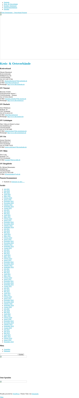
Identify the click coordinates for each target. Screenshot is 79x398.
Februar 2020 (8, 317)
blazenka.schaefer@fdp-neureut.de (15, 99)
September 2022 (9, 267)
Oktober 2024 (8, 225)
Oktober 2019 (8, 324)
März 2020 (7, 316)
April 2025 (7, 215)
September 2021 (9, 284)
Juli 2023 (6, 250)
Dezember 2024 (9, 222)
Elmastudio (35, 394)
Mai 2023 (7, 253)
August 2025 (8, 208)
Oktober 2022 (8, 265)
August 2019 (8, 328)
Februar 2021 (8, 297)
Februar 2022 (8, 277)
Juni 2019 (7, 331)
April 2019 (7, 335)
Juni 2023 (7, 251)
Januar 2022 (7, 279)
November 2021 (9, 283)
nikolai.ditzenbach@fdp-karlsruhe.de (16, 81)
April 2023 (7, 255)
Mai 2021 (7, 291)
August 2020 (8, 307)
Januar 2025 (7, 220)
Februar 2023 (8, 258)
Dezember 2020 (9, 300)
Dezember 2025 (9, 201)
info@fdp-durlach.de (11, 115)
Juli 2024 (6, 229)
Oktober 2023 (8, 245)
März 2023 (7, 257)
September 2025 (9, 206)
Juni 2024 (7, 231)
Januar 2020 (7, 319)
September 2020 (9, 305)
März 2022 (7, 276)
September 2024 (9, 227)
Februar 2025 (8, 218)
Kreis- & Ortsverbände (11, 4)
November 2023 (9, 243)
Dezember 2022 (9, 262)
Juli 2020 (6, 309)
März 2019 (7, 336)
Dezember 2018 (9, 342)
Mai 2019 (7, 333)
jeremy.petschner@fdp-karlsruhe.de (16, 147)
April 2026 (7, 194)
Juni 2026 (7, 191)
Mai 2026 (7, 192)
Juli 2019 (6, 330)
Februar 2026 (8, 198)
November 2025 (9, 203)
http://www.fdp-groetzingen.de (16, 133)
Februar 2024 (8, 238)
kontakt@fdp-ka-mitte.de (12, 160)
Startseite (6, 2)
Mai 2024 (7, 232)
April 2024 (7, 234)
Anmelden (7, 349)
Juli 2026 (6, 189)
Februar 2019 (8, 338)
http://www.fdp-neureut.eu (15, 100)
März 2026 (7, 196)
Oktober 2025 (8, 205)
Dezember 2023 (9, 241)
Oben (1, 397)
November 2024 (9, 224)
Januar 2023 (7, 260)
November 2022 (9, 264)
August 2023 (8, 248)
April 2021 (7, 293)
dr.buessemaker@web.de (12, 174)
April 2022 (7, 274)
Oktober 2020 (8, 304)
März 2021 (7, 295)
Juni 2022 (7, 271)
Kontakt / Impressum (10, 6)
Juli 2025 (6, 210)
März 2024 (7, 236)
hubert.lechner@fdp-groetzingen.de (16, 131)
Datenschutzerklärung (10, 7)
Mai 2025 (7, 213)
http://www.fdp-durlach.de (15, 116)
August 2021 (8, 286)
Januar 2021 (7, 298)
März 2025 (7, 217)
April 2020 (7, 314)
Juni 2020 (7, 310)
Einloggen (7, 351)
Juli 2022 (6, 269)
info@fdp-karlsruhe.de (12, 82)
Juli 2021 (6, 288)
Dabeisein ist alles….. (18, 182)
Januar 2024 (7, 239)
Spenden (6, 9)
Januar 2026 (7, 199)
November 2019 (9, 323)
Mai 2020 (7, 312)
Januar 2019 (7, 340)
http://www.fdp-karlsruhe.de (16, 84)
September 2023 (9, 246)
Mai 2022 (7, 272)
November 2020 (9, 302)
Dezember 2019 (9, 321)
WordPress (16, 394)
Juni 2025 (7, 212)
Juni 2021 (7, 290)
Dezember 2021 (9, 281)
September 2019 (9, 326)
